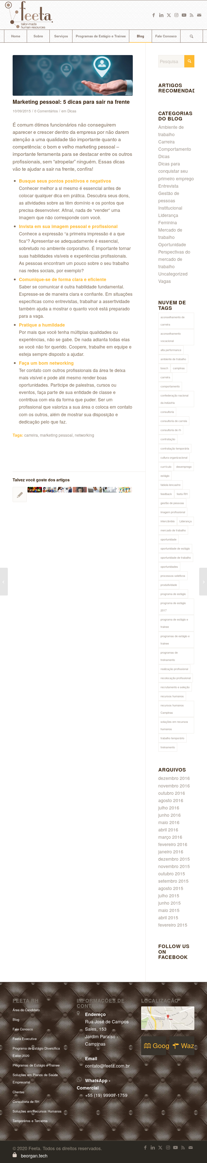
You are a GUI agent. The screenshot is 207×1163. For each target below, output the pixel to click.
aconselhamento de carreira (173, 320)
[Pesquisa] (191, 36)
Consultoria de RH (26, 1101)
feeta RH (182, 494)
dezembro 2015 (174, 859)
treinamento (168, 747)
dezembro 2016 (174, 778)
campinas (179, 368)
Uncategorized (173, 273)
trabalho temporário (172, 738)
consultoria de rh (171, 430)
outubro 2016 (171, 793)
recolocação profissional (176, 678)
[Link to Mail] (199, 15)
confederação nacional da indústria (174, 399)
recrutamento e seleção (175, 687)
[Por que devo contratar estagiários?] (203, 582)
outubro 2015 (171, 873)
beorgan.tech (34, 1155)
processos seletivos (173, 576)
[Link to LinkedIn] (161, 15)
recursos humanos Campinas (172, 708)
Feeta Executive (25, 1038)
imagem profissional (173, 512)
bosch (164, 368)
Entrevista (168, 186)
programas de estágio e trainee (175, 639)
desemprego (184, 466)
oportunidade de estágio (175, 548)
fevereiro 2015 (172, 925)
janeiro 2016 (170, 851)
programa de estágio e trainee (174, 623)
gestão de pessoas (172, 503)
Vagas (164, 281)
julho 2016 (168, 807)
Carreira (166, 141)
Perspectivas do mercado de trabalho (174, 259)
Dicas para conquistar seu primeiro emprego (176, 170)
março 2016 (170, 837)
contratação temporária (175, 448)
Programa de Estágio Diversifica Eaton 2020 (36, 1052)
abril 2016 (168, 829)
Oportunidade (172, 244)
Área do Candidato (26, 1009)
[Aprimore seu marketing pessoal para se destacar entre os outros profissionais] (73, 75)
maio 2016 (168, 822)
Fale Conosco (23, 1029)
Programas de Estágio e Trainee (36, 1065)
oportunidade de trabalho (176, 557)
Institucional (170, 208)
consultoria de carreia (174, 421)
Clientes (18, 1092)
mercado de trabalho (173, 530)
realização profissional (174, 669)
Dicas (71, 110)
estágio (165, 476)
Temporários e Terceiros (30, 1120)
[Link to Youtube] (184, 15)
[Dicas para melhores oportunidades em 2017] (20, 494)
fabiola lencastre (170, 485)
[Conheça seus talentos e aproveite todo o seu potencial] (80, 489)
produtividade (169, 585)
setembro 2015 (173, 881)
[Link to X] (169, 15)
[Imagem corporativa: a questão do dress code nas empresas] (4, 582)
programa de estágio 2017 (173, 606)
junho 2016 (169, 815)
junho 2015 (169, 903)
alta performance (171, 350)
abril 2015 (168, 917)
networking (84, 435)
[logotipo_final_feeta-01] (36, 15)
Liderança (185, 521)
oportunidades (169, 566)
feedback (166, 494)
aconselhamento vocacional (171, 337)
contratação (168, 439)
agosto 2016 (170, 800)
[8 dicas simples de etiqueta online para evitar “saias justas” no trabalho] (125, 489)
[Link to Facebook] (154, 15)
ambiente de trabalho (173, 359)
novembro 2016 (174, 785)
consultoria (167, 412)
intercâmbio (168, 521)
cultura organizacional (174, 457)
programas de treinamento (169, 656)
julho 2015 (168, 895)
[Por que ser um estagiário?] (50, 489)
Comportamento (174, 149)
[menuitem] (15, 36)
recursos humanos (172, 696)
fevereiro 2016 (172, 844)
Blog (16, 1019)
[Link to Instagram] (176, 15)
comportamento (170, 386)
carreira (31, 435)
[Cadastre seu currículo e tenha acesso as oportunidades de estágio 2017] (65, 489)
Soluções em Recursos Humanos (37, 1111)
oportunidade (168, 539)
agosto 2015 (170, 888)
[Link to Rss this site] (191, 15)
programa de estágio (173, 594)
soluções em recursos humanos (174, 725)
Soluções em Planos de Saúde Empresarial (35, 1078)
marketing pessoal (56, 435)
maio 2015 (168, 910)
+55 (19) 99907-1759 (106, 1095)
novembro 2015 (174, 866)
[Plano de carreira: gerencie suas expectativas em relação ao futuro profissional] (110, 489)
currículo (166, 466)
